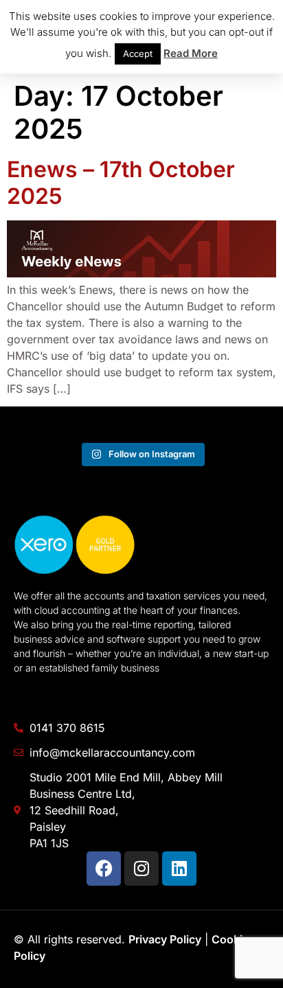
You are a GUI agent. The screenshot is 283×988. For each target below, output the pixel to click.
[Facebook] (104, 868)
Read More (190, 53)
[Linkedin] (179, 868)
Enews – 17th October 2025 (121, 182)
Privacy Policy (164, 939)
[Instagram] (141, 868)
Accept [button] (137, 53)
